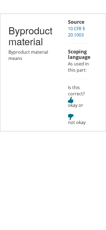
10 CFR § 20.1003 (76, 32)
